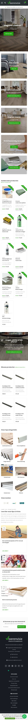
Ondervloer (3, 480)
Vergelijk (14, 705)
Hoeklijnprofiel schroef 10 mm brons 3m (6, 415)
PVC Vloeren (17, 465)
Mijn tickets (14, 700)
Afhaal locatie (14, 690)
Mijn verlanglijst (14, 703)
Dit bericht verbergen (10, 718)
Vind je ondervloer (14, 167)
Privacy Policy (14, 683)
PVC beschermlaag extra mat (6, 318)
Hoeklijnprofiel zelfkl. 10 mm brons (20, 415)
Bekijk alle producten (14, 123)
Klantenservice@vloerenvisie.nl (15, 660)
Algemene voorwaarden (14, 681)
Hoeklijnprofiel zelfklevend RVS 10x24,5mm (20, 387)
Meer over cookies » (19, 718)
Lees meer (14, 146)
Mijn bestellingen (14, 698)
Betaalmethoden (14, 685)
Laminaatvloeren (4, 433)
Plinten (16, 480)
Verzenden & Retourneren (14, 687)
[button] (1, 30)
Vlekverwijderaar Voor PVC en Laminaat (7, 260)
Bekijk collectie (5, 182)
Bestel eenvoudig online (14, 95)
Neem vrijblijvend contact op (14, 352)
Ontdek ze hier (9, 33)
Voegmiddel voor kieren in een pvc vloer (7, 202)
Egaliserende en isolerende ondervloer (6, 231)
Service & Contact (14, 676)
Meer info (14, 68)
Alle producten (14, 707)
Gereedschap (18, 449)
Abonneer (22, 626)
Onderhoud (3, 465)
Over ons (14, 679)
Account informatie (14, 696)
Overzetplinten (18, 433)
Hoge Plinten (4, 449)
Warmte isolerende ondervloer (19, 260)
